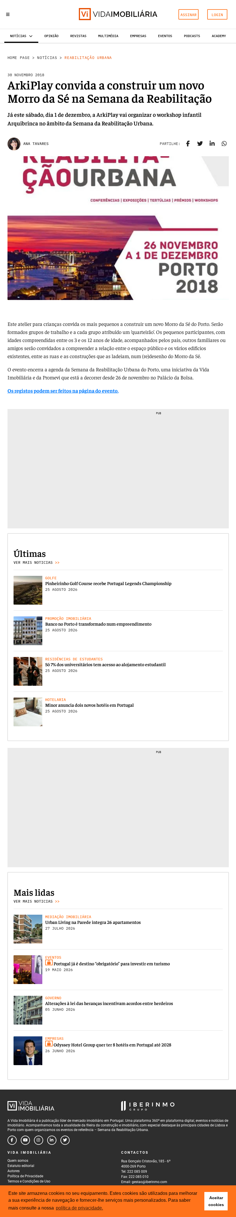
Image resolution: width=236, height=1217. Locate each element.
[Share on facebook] (188, 143)
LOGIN (217, 14)
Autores (13, 1171)
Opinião (51, 36)
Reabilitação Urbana (88, 57)
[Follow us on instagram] (38, 1140)
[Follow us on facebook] (12, 1140)
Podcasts (192, 36)
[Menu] (7, 14)
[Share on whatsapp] (224, 143)
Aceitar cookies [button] (216, 1201)
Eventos (165, 36)
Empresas (138, 36)
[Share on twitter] (200, 143)
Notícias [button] (18, 36)
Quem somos (17, 1161)
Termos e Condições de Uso (28, 1181)
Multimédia (108, 36)
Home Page (18, 57)
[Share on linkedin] (212, 143)
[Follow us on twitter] (65, 1140)
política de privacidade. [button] (79, 1207)
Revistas (78, 36)
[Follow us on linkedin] (51, 1140)
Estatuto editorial (20, 1166)
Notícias (47, 57)
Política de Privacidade (25, 1176)
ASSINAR (188, 14)
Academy (219, 36)
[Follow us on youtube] (25, 1140)
